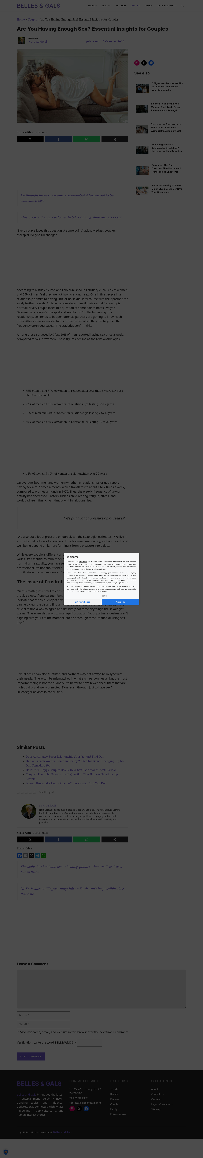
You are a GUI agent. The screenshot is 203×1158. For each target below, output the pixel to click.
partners (82, 561)
